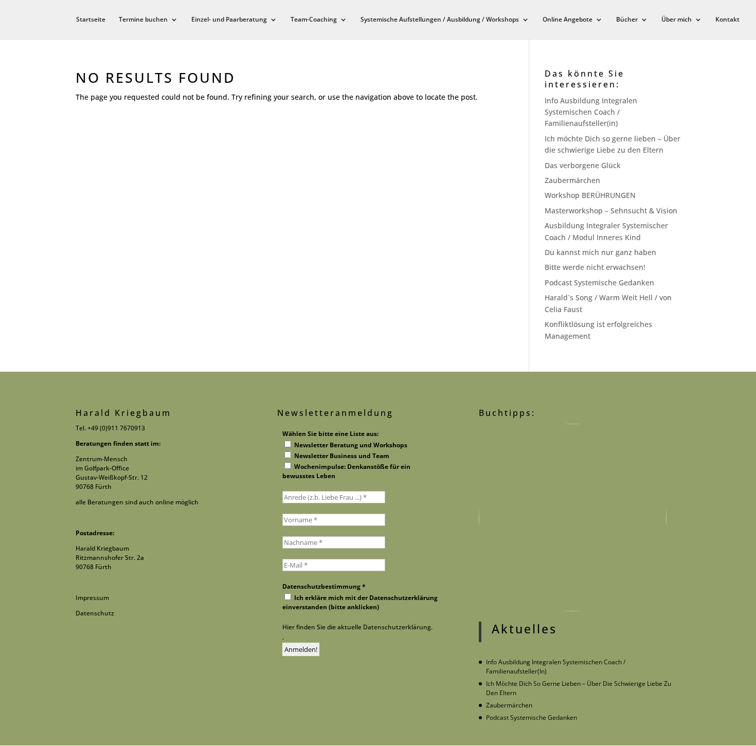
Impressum (92, 597)
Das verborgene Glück (583, 165)
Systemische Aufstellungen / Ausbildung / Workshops (440, 20)
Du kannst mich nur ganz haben (600, 252)
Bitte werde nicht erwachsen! (595, 267)
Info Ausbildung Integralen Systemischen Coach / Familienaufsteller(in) (591, 112)
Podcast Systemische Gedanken (599, 282)
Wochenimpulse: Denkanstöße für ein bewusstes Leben (346, 471)
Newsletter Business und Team (341, 455)
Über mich (676, 20)
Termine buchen (143, 20)
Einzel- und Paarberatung (229, 20)
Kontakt (727, 20)
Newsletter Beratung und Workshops (350, 445)
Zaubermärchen (572, 180)
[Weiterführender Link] (573, 517)
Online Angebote (567, 20)
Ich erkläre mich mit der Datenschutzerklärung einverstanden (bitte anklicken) (360, 602)
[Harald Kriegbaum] (361, 649)
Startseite (90, 20)
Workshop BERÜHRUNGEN (590, 195)
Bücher (627, 20)
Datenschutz (95, 613)
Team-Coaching (314, 20)
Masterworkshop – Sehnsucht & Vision (611, 210)
